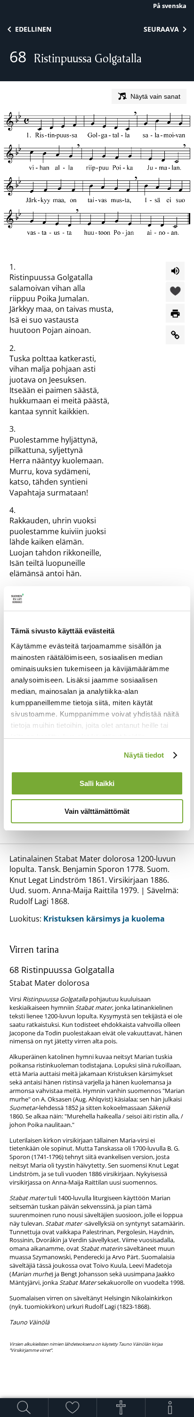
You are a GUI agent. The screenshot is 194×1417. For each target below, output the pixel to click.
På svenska (169, 5)
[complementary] (97, 1148)
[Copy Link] (175, 334)
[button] (175, 292)
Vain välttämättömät (97, 811)
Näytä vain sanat (155, 96)
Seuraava (161, 29)
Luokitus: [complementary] (97, 1103)
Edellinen (33, 29)
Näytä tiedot (144, 755)
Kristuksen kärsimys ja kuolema (104, 918)
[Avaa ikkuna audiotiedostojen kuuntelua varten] (175, 271)
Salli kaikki (97, 783)
